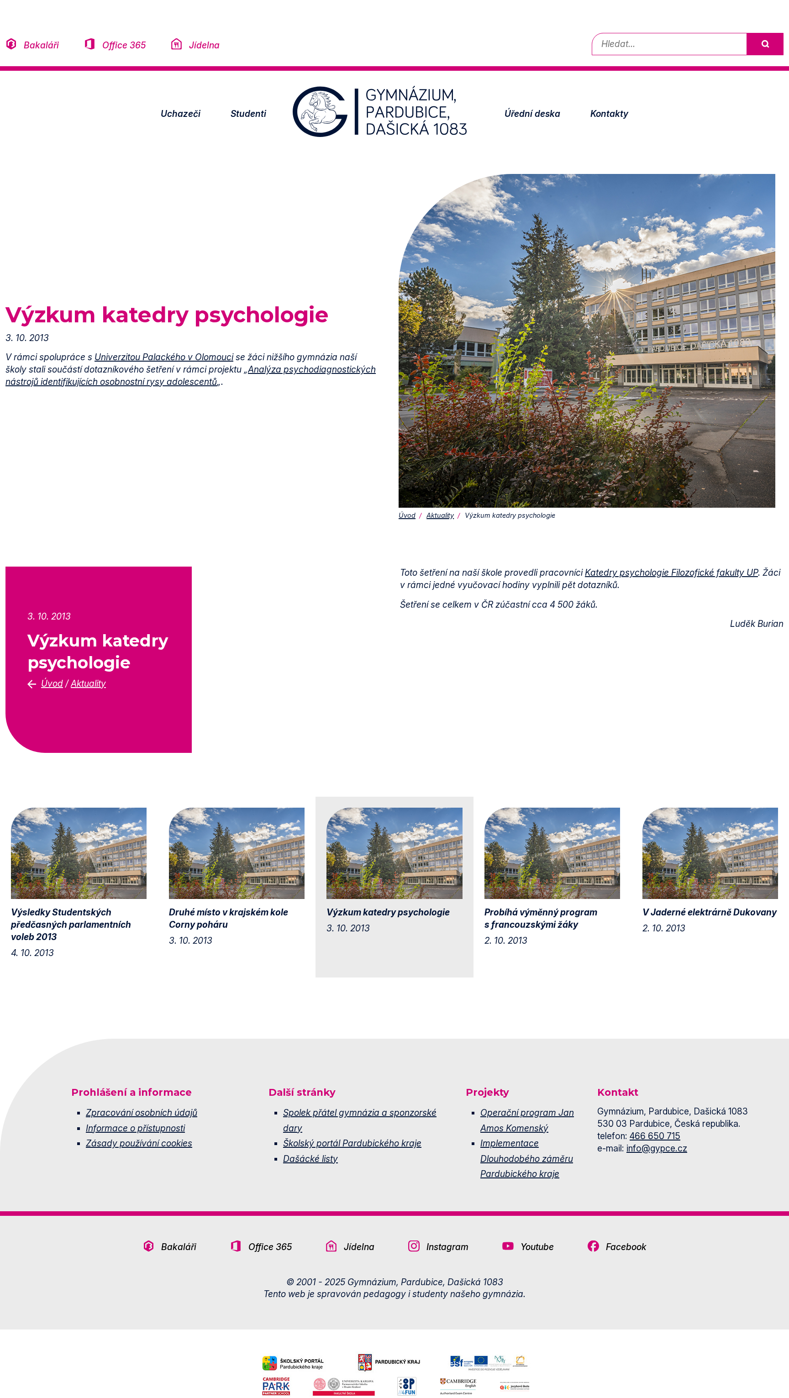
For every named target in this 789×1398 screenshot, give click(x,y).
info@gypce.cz (656, 1148)
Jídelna (204, 45)
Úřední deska (532, 113)
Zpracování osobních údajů (141, 1112)
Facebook (626, 1246)
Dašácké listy (310, 1158)
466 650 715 (655, 1135)
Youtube (537, 1246)
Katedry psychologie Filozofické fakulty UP (671, 572)
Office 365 (124, 45)
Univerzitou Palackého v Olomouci (164, 357)
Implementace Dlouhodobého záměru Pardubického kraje (526, 1158)
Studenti (248, 113)
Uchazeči (180, 113)
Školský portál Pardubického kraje (352, 1143)
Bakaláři (41, 45)
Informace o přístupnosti (135, 1128)
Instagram (447, 1246)
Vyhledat (765, 44)
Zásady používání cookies (139, 1143)
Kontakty (609, 113)
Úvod (407, 515)
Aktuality (440, 515)
